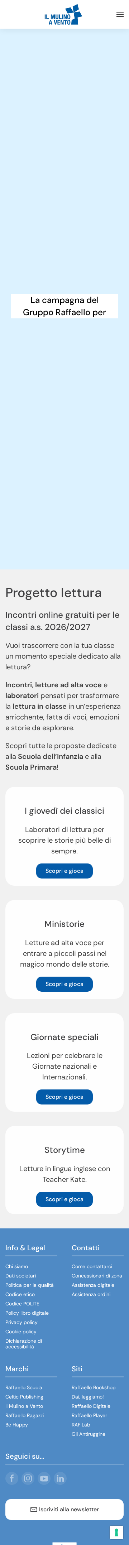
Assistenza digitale (93, 1285)
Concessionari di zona (97, 1275)
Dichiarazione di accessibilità (23, 1344)
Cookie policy (21, 1331)
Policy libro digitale (27, 1313)
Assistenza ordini (91, 1294)
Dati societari (20, 1275)
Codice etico (20, 1294)
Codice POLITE (22, 1303)
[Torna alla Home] (64, 14)
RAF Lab (81, 1424)
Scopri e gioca (64, 871)
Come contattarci (92, 1266)
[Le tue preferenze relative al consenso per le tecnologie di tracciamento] (116, 1532)
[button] (120, 14)
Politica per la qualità (29, 1285)
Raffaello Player (89, 1415)
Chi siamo (16, 1266)
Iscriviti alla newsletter (69, 1509)
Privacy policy (21, 1322)
